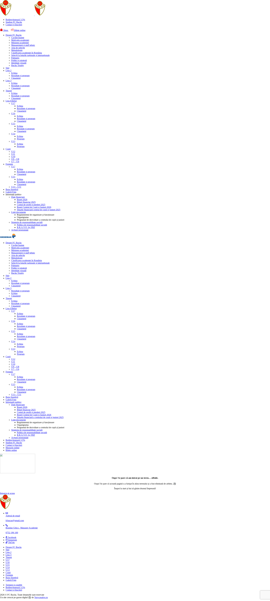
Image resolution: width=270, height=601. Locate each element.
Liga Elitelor (11, 101)
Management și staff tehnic (23, 45)
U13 (13, 141)
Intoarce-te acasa (7, 493)
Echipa (14, 73)
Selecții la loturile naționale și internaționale (30, 55)
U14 (13, 134)
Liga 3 (8, 80)
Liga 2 (8, 70)
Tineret (9, 91)
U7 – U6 (15, 161)
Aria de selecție (18, 48)
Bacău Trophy (17, 65)
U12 (13, 151)
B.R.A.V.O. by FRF (26, 227)
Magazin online (12, 447)
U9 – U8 (15, 159)
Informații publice (13, 402)
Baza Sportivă (12, 189)
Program (20, 139)
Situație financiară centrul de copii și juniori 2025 (38, 209)
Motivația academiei (20, 40)
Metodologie (16, 50)
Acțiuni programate (19, 230)
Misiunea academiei (20, 42)
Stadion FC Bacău (14, 22)
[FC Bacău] (31, 15)
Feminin (9, 164)
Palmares (15, 58)
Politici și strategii (19, 60)
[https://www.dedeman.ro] (8, 238)
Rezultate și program (20, 75)
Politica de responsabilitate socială (32, 225)
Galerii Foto (11, 192)
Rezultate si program (26, 336)
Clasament (16, 78)
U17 (13, 103)
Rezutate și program (26, 129)
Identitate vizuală (18, 63)
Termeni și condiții (14, 585)
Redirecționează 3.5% (15, 19)
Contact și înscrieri (14, 24)
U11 (13, 154)
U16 (13, 113)
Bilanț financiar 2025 (26, 202)
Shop (6, 30)
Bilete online (19, 30)
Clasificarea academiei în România (26, 53)
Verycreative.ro (41, 597)
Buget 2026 (22, 199)
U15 (13, 123)
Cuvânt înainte (17, 37)
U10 (13, 156)
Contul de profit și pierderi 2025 (31, 204)
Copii (8, 149)
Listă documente (18, 212)
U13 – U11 (16, 187)
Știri (7, 68)
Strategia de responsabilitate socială (26, 222)
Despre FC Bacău (14, 35)
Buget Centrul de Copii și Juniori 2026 (34, 207)
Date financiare (18, 197)
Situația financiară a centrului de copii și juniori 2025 (40, 417)
